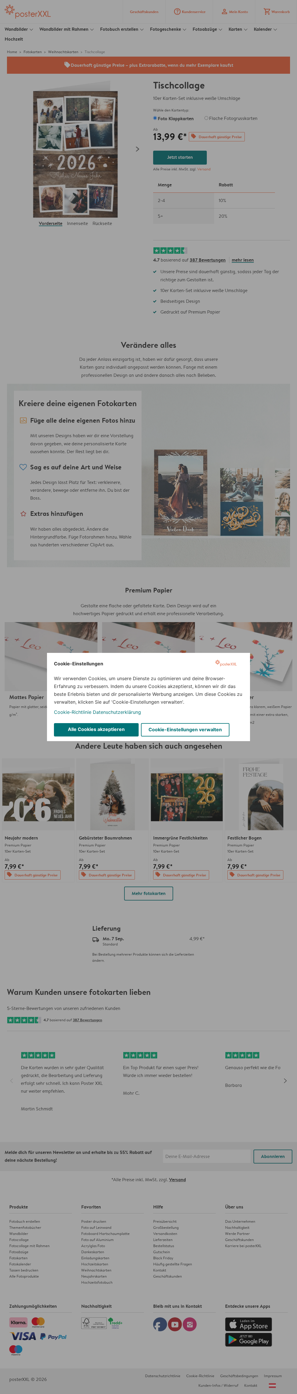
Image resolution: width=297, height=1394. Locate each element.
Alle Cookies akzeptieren (96, 729)
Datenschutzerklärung (117, 712)
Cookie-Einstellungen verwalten (185, 729)
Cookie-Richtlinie (72, 712)
